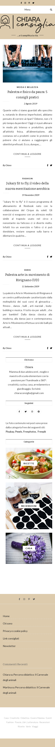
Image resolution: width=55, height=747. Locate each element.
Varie (27, 270)
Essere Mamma (37, 718)
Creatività (14, 718)
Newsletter (9, 646)
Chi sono (7, 623)
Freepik (42, 431)
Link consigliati (11, 638)
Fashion (27, 178)
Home (6, 616)
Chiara (8, 165)
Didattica (24, 718)
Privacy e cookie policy (15, 630)
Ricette (21, 726)
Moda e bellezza (27, 87)
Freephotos (29, 431)
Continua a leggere (27, 154)
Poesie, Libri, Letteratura (26, 722)
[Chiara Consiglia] (27, 26)
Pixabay (10, 431)
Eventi (49, 718)
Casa (6, 718)
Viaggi (35, 726)
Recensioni (44, 722)
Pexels (18, 431)
